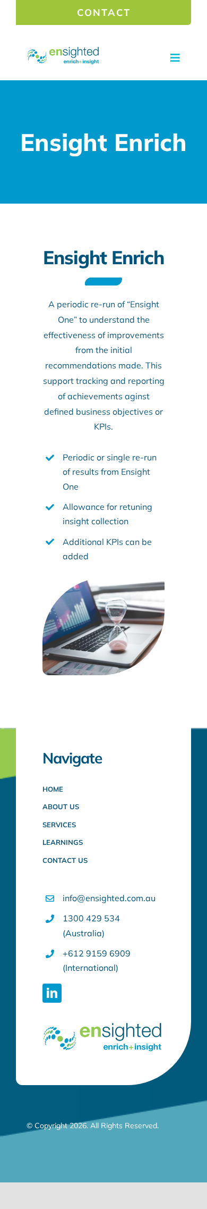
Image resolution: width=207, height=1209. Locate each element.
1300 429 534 (91, 918)
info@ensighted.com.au (109, 898)
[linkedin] (52, 993)
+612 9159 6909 (97, 953)
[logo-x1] (63, 50)
